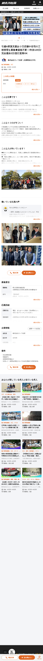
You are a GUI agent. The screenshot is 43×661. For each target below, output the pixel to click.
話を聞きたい (30, 273)
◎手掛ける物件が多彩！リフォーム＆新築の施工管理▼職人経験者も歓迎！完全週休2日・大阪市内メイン (11, 426)
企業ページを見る (34, 328)
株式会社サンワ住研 (25, 40)
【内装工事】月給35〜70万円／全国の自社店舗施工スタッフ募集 (11, 398)
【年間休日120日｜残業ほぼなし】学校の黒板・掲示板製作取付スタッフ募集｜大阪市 (31, 455)
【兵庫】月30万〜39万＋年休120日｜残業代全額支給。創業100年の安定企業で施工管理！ (11, 483)
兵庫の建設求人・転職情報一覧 (18, 40)
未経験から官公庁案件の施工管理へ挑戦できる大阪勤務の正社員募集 (31, 426)
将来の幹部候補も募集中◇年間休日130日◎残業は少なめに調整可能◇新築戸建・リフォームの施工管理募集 (11, 455)
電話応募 (15, 273)
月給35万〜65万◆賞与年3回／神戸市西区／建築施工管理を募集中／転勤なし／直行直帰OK (31, 398)
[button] (19, 37)
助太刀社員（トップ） (8, 40)
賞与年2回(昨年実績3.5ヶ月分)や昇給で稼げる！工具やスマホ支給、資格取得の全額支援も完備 (31, 483)
